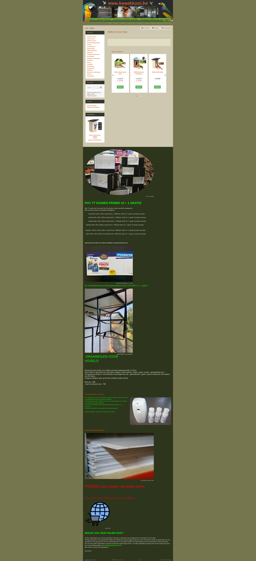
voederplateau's (91, 46)
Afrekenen (156, 28)
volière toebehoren (92, 50)
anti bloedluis (90, 56)
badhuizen (90, 52)
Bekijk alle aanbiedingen (94, 140)
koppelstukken (91, 48)
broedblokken (90, 66)
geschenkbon (90, 76)
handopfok (90, 60)
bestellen (139, 23)
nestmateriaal (90, 68)
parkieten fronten (91, 40)
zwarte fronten (91, 38)
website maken (93, 559)
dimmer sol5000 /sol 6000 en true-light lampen (158, 23)
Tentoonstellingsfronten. (93, 42)
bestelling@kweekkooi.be (112, 545)
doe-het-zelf (131, 23)
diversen (89, 74)
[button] (137, 96)
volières (123, 23)
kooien (116, 23)
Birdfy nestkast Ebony (95, 135)
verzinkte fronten (91, 36)
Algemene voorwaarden (93, 107)
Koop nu (120, 87)
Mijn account (146, 28)
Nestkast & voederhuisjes (93, 72)
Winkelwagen (166, 28)
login (139, 559)
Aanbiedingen (90, 114)
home (110, 23)
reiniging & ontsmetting (93, 58)
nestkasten (90, 64)
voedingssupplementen (93, 54)
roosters (89, 44)
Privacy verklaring (91, 105)
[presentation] (113, 75)
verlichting (90, 70)
